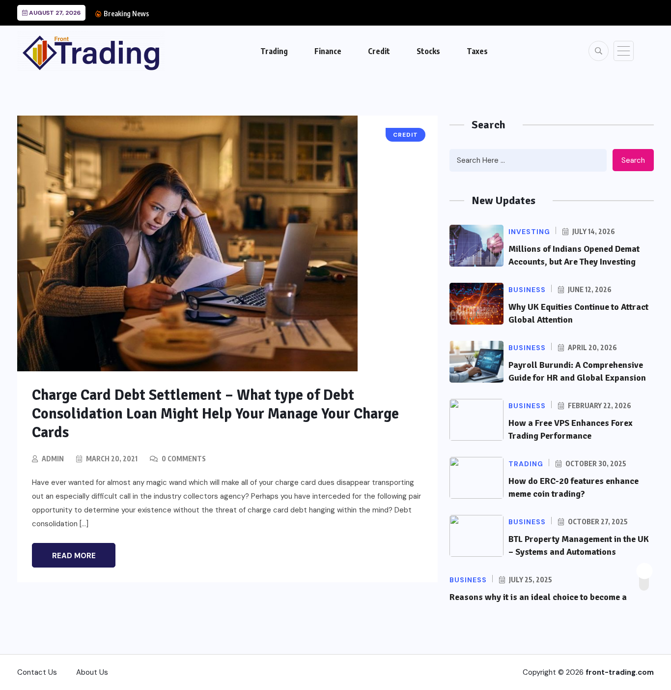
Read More (74, 556)
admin (53, 458)
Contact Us (37, 672)
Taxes (477, 51)
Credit (379, 51)
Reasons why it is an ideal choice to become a (538, 597)
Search (633, 160)
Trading (274, 51)
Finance (327, 51)
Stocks (428, 51)
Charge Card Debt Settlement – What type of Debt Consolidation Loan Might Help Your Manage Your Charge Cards (215, 414)
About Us (92, 672)
